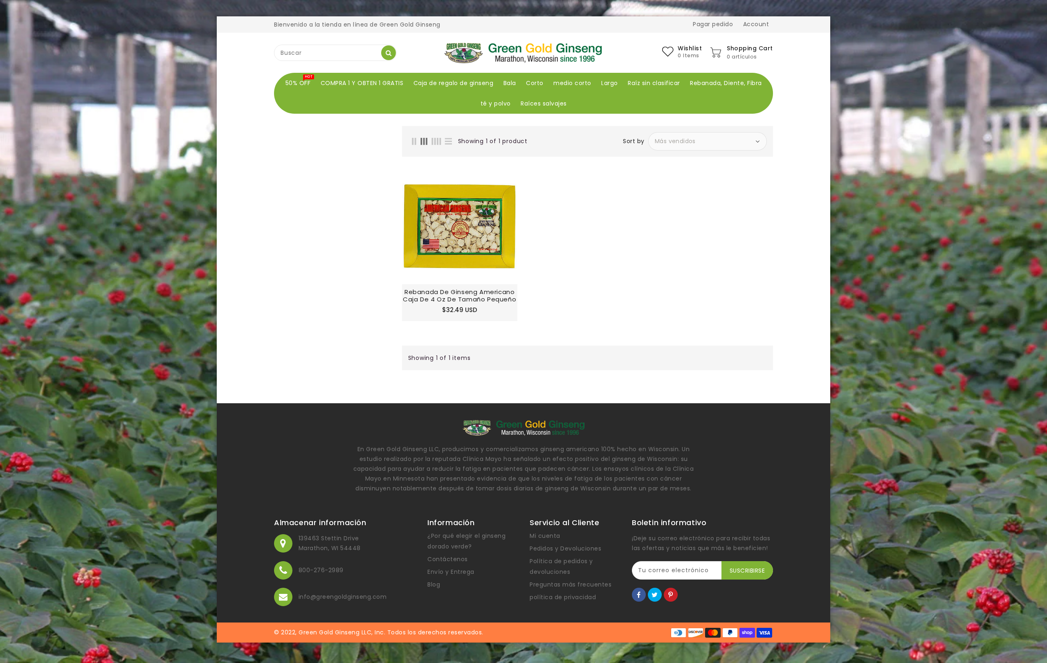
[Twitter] (655, 595)
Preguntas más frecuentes (570, 584)
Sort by (634, 141)
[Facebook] (639, 595)
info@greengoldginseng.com (343, 597)
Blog (433, 584)
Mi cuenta (545, 536)
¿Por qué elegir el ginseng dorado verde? (466, 541)
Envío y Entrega (450, 572)
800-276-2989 (321, 570)
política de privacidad (563, 597)
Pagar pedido (713, 24)
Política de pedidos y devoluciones (561, 566)
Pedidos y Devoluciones (565, 548)
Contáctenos (447, 559)
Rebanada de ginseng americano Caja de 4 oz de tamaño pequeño (459, 295)
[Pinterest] (671, 595)
